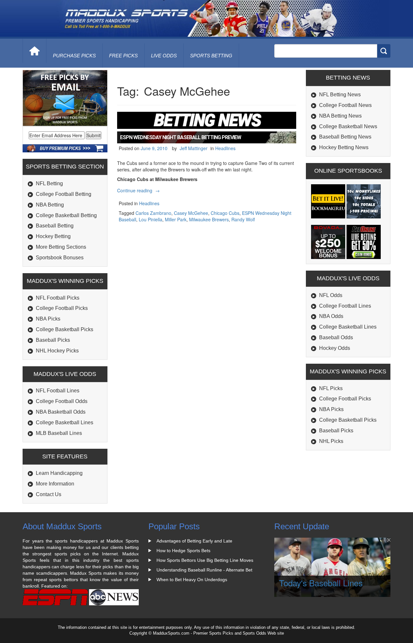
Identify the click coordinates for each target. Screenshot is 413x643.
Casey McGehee (191, 213)
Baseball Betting (55, 225)
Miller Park (175, 219)
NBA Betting (50, 204)
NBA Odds (331, 316)
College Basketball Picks (64, 329)
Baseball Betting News (345, 136)
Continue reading (139, 190)
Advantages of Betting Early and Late (194, 540)
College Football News (345, 105)
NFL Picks (331, 388)
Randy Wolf (243, 219)
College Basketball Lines (64, 422)
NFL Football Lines (57, 390)
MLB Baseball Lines (59, 433)
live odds (164, 55)
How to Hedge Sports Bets (183, 550)
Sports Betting (211, 55)
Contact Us (48, 494)
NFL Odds (330, 295)
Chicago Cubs (225, 213)
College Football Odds (61, 401)
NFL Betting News (340, 94)
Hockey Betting (53, 236)
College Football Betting (63, 194)
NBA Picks (48, 319)
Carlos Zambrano (153, 213)
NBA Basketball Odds (61, 412)
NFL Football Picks (57, 298)
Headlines (225, 148)
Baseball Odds (336, 337)
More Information (55, 483)
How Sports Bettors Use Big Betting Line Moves (204, 560)
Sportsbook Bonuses (60, 257)
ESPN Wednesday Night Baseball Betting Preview (180, 137)
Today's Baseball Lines (321, 583)
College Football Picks (62, 308)
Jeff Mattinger (193, 148)
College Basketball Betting (66, 215)
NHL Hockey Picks (57, 350)
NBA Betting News (340, 116)
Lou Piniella (150, 219)
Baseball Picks (53, 340)
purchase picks (74, 55)
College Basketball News (348, 126)
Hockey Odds (334, 348)
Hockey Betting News (343, 147)
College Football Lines (345, 306)
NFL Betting (49, 183)
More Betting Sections (61, 247)
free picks (123, 55)
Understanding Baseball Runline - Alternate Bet (204, 569)
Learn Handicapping (59, 473)
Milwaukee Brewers (209, 219)
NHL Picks (331, 441)
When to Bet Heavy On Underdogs (191, 579)
